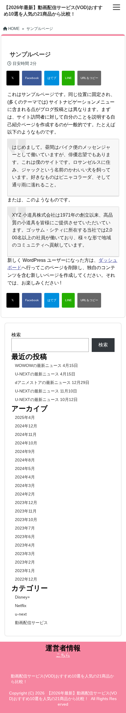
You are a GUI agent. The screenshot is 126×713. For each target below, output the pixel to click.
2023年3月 (25, 553)
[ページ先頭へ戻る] (115, 699)
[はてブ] (52, 78)
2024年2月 (25, 494)
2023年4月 (25, 545)
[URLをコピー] (89, 78)
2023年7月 (25, 528)
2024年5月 (25, 468)
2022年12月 (26, 579)
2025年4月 (25, 417)
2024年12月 (26, 426)
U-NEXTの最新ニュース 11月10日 (46, 391)
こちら (63, 655)
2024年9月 (25, 451)
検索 (16, 334)
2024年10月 (26, 443)
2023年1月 (25, 570)
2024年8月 (25, 460)
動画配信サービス (31, 622)
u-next (21, 614)
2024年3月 (25, 485)
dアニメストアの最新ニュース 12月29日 (52, 382)
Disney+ (22, 597)
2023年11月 (26, 511)
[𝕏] (13, 78)
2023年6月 (25, 536)
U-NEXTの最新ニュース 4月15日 (45, 374)
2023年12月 (26, 502)
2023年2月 (25, 562)
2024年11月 (26, 434)
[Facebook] (31, 78)
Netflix (20, 605)
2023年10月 (26, 519)
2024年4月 (25, 477)
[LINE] (68, 78)
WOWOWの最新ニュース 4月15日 (46, 365)
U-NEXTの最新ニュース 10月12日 (46, 399)
